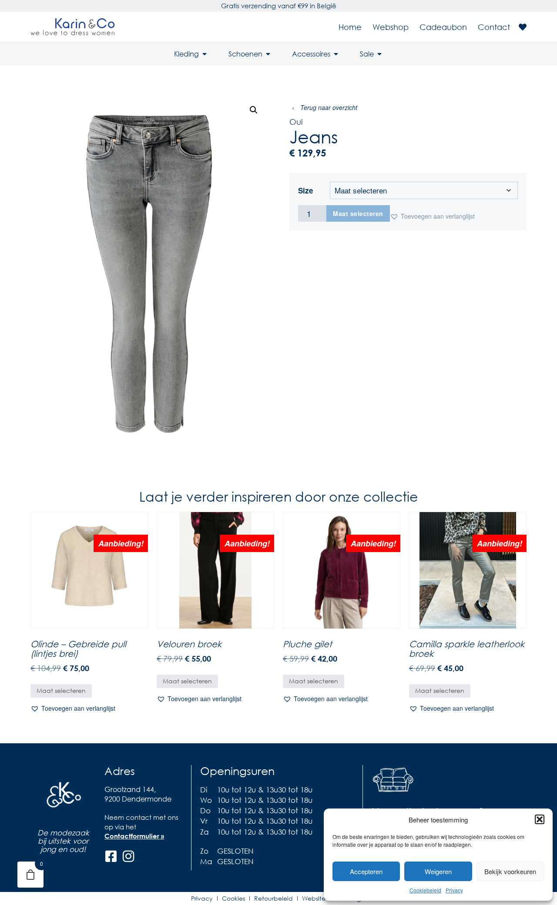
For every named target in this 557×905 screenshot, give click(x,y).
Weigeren (438, 871)
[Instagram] (128, 856)
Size (305, 190)
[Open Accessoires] (335, 54)
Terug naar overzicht (324, 107)
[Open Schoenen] (268, 54)
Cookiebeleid (425, 890)
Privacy (454, 890)
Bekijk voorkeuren (510, 871)
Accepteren (366, 871)
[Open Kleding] (204, 54)
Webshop (390, 27)
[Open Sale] (379, 54)
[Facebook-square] (110, 856)
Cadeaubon (443, 27)
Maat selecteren (358, 213)
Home (350, 27)
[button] (539, 819)
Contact (494, 27)
